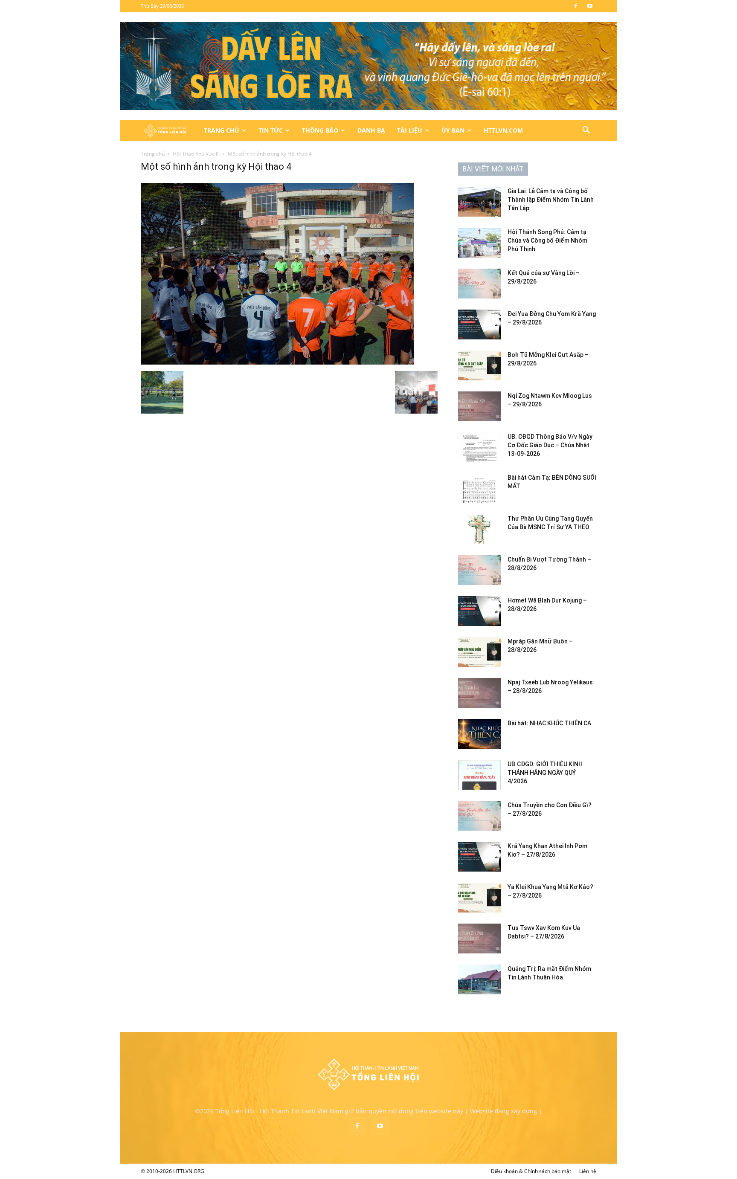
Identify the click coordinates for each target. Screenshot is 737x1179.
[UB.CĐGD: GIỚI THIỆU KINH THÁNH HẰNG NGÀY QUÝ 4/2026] (479, 775)
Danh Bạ (371, 130)
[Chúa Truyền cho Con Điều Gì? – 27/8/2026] (479, 816)
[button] (586, 131)
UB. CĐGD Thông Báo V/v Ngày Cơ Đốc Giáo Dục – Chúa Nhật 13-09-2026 (550, 445)
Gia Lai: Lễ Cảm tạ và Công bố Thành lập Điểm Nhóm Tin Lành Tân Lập (551, 199)
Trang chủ (153, 153)
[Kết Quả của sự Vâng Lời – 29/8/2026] (479, 283)
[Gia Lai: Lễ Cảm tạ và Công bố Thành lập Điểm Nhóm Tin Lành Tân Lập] (479, 202)
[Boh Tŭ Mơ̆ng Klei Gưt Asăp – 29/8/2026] (479, 365)
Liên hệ (587, 1171)
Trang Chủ (221, 130)
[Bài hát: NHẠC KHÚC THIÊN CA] (479, 734)
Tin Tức (270, 130)
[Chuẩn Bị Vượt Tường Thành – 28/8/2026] (479, 570)
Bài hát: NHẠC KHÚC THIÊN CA (549, 723)
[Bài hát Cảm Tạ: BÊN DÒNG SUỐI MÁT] (479, 488)
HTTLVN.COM (503, 130)
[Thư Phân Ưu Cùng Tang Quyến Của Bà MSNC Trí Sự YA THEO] (479, 529)
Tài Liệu (409, 130)
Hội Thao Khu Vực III (196, 153)
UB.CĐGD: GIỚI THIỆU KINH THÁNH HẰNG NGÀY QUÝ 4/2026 (545, 773)
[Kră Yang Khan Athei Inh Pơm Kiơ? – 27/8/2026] (479, 857)
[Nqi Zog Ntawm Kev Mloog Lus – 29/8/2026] (479, 406)
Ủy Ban (452, 130)
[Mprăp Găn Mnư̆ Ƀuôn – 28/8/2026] (479, 652)
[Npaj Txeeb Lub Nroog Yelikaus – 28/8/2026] (479, 693)
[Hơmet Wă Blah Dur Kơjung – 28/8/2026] (479, 611)
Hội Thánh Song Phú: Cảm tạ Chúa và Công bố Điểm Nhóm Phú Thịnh (547, 240)
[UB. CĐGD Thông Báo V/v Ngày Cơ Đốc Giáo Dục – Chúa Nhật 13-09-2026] (479, 447)
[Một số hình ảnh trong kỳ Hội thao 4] (277, 362)
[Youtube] (589, 6)
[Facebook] (575, 6)
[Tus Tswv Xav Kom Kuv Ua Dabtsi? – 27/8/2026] (479, 938)
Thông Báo (320, 130)
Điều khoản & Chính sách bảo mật (531, 1171)
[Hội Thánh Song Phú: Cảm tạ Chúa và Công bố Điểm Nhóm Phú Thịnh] (479, 243)
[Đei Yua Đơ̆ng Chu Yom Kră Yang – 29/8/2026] (479, 324)
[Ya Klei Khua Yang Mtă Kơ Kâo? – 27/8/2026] (479, 897)
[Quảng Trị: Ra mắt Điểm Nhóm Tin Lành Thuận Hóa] (479, 979)
